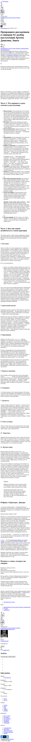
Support (12, 739)
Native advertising (8, 730)
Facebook (3, 629)
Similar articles (12, 656)
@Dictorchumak (5, 641)
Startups (5, 733)
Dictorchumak (4, 28)
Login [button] (2, 9)
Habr (9, 740)
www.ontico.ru (7, 677)
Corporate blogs (7, 728)
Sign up (5, 700)
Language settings (5, 739)
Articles (5, 705)
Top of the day (4, 656)
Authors (5, 709)
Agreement (6, 721)
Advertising (6, 729)
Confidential (6, 722)
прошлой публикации (13, 55)
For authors (6, 717)
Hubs (5, 708)
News (5, 706)
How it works (7, 716)
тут (10, 598)
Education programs (8, 732)
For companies (7, 718)
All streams (5, 1)
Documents (6, 720)
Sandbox (6, 710)
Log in (5, 698)
